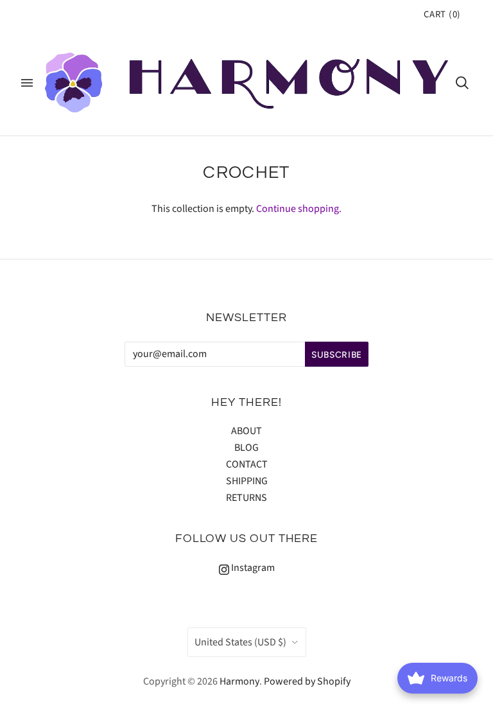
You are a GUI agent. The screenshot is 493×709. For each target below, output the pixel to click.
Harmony (239, 681)
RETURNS (246, 498)
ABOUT (246, 431)
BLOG (246, 448)
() (442, 14)
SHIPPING (247, 481)
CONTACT (247, 464)
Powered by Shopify (307, 681)
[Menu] (27, 83)
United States (240, 642)
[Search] (462, 82)
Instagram (252, 568)
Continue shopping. (299, 209)
